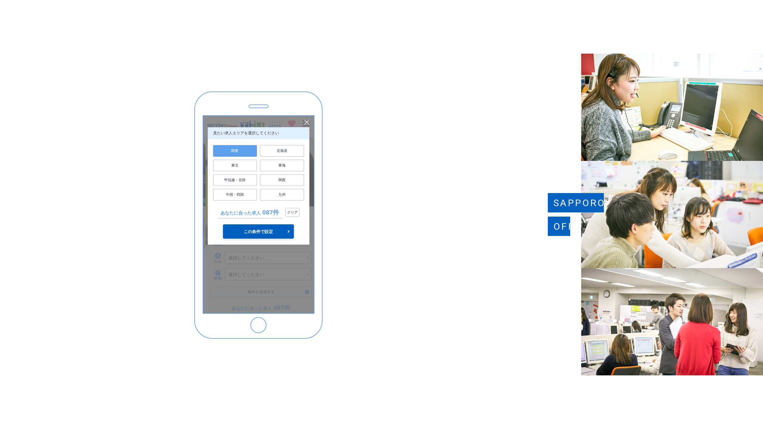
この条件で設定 (258, 231)
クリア (292, 212)
